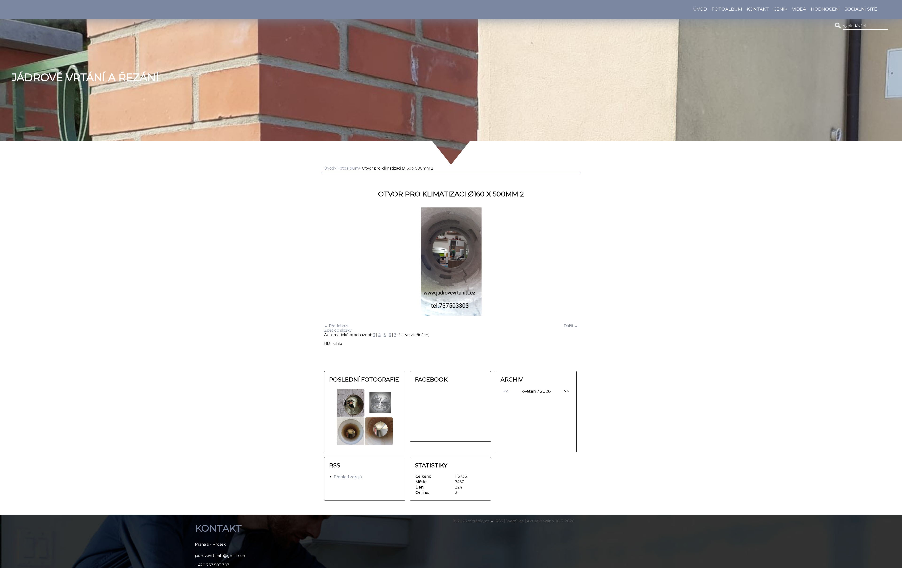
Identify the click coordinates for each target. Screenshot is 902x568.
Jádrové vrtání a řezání (85, 77)
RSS (499, 521)
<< (505, 391)
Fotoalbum (727, 9)
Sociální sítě (860, 9)
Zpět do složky (338, 330)
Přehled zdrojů (348, 477)
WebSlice (515, 521)
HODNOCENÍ (825, 9)
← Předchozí (336, 326)
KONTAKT (758, 9)
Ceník (780, 9)
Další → (571, 326)
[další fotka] (570, 262)
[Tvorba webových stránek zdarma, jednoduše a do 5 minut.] (492, 521)
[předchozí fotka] (332, 262)
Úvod (700, 9)
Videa (799, 9)
